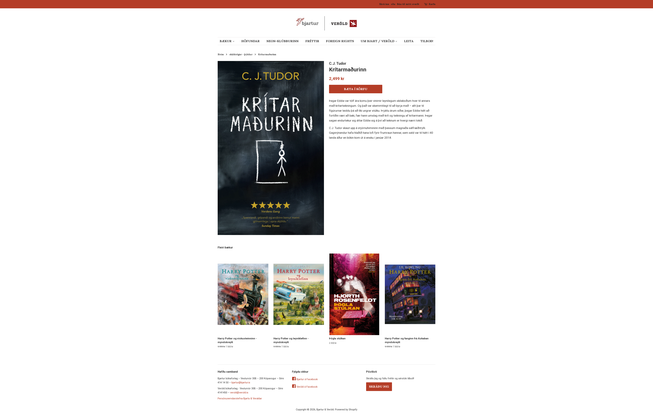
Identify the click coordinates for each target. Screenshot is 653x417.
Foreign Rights (340, 41)
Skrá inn (384, 4)
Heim (221, 54)
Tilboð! (426, 41)
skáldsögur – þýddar (241, 54)
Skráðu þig (379, 386)
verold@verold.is (239, 392)
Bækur (226, 41)
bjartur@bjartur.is (240, 382)
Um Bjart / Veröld (378, 41)
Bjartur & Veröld (325, 409)
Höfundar (250, 41)
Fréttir (312, 41)
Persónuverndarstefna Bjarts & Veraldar (240, 398)
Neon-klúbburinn (282, 41)
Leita (409, 41)
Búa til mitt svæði (408, 4)
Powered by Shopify (346, 409)
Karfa (432, 4)
